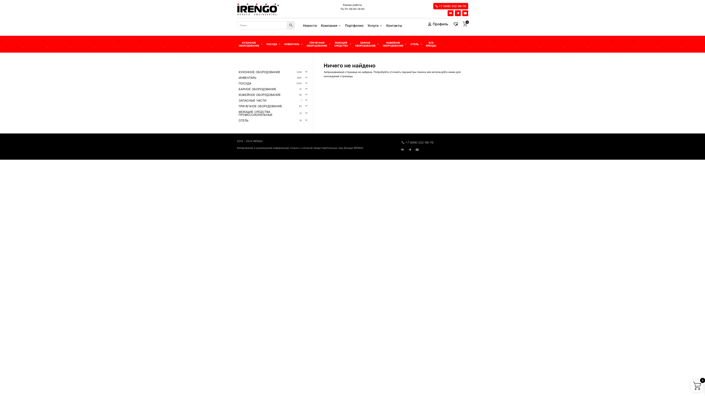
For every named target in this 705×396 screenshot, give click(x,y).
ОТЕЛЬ (415, 44)
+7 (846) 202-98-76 (452, 6)
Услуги (373, 25)
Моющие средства (341, 44)
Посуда (271, 44)
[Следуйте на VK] (450, 13)
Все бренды (431, 44)
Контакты (394, 25)
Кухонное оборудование (249, 44)
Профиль (440, 24)
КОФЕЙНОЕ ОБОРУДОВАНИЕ (393, 44)
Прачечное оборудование (317, 44)
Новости (310, 25)
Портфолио (354, 25)
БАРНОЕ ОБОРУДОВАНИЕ (365, 44)
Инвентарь (291, 44)
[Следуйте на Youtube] (465, 13)
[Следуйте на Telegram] (458, 13)
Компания (329, 25)
